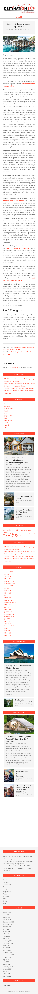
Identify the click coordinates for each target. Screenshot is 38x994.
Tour (6, 423)
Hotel (12, 31)
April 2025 (7, 595)
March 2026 (8, 579)
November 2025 (9, 583)
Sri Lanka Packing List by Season (15, 386)
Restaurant (8, 420)
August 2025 (8, 586)
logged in (15, 367)
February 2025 (9, 600)
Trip (5, 427)
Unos (17, 991)
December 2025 (9, 581)
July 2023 (7, 619)
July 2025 (7, 588)
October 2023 (9, 616)
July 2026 (7, 574)
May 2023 (7, 621)
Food (6, 411)
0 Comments (24, 31)
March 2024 (8, 609)
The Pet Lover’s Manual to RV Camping (22, 774)
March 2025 (8, 598)
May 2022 (7, 633)
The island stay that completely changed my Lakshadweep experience (17, 460)
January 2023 (8, 628)
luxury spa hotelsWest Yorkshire (18, 248)
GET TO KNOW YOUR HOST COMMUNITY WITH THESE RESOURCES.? (24, 789)
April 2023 (7, 623)
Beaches (7, 404)
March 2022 (8, 635)
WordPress (27, 991)
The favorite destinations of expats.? (23, 701)
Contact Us (7, 985)
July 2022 (7, 631)
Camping (7, 406)
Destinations (8, 409)
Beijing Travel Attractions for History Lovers (18, 667)
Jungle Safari (8, 416)
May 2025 (7, 593)
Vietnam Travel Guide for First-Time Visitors (19, 388)
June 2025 (7, 591)
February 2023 (9, 626)
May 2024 (7, 605)
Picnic (6, 418)
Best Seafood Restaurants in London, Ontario (19, 384)
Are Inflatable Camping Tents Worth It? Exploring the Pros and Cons (18, 738)
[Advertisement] (19, 820)
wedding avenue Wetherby (13, 201)
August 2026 (8, 572)
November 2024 (9, 602)
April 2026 (7, 576)
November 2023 (9, 614)
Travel (6, 425)
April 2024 (7, 607)
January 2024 (8, 612)
